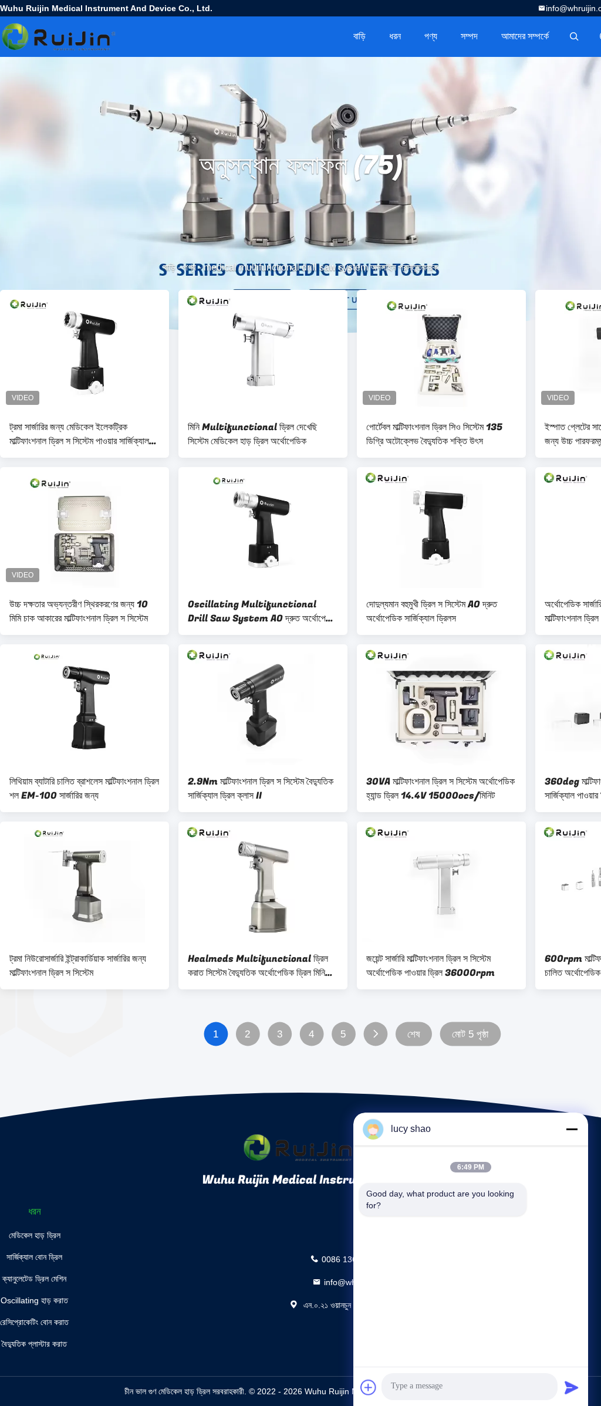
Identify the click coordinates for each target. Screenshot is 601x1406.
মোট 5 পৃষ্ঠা (470, 1034)
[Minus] (572, 1129)
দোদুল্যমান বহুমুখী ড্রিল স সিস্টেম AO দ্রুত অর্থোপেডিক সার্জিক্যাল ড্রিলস (431, 611)
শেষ (413, 1034)
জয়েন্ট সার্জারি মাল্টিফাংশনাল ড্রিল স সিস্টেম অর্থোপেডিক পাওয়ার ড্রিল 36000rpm (430, 966)
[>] (375, 1034)
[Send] (571, 1387)
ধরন (395, 36)
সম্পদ (469, 36)
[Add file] (368, 1387)
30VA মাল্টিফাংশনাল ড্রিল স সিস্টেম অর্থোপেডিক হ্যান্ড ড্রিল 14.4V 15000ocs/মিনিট (440, 789)
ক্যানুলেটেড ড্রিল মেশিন (34, 1278)
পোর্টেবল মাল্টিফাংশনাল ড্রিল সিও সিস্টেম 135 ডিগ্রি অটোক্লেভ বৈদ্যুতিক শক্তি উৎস (434, 434)
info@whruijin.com (358, 1281)
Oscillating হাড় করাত (34, 1300)
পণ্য (430, 36)
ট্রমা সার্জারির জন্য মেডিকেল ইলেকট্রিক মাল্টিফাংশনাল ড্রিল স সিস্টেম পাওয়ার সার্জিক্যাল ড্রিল (79, 434)
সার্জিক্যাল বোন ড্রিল (34, 1257)
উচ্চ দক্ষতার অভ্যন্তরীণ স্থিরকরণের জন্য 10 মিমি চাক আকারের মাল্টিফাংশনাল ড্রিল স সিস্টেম (78, 611)
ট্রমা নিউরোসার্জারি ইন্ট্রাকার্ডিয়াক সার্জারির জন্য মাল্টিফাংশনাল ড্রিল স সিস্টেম (77, 966)
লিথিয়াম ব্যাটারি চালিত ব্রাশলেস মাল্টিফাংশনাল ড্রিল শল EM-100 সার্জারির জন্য (84, 789)
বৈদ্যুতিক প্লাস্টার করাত (34, 1343)
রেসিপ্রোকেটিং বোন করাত (34, 1322)
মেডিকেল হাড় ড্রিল (34, 1235)
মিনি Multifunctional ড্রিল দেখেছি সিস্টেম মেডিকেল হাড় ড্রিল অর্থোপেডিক (252, 434)
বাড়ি (359, 36)
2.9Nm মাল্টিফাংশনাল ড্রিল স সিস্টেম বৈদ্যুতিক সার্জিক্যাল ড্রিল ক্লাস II (260, 789)
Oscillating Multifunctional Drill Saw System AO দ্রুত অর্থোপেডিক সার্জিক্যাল (263, 611)
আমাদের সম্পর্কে (525, 36)
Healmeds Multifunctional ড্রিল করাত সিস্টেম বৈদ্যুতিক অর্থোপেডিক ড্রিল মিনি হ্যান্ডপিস (258, 966)
